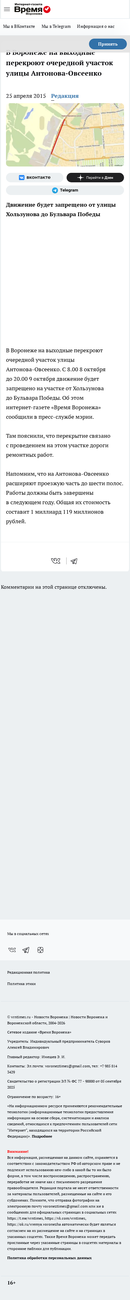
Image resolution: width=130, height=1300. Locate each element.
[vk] (56, 560)
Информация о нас (96, 26)
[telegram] (76, 560)
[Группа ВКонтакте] (34, 177)
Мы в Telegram (56, 26)
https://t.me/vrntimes (25, 1218)
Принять (108, 44)
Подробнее (42, 1136)
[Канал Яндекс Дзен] (95, 177)
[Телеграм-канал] (65, 190)
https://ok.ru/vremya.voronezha (34, 1224)
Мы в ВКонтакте (19, 26)
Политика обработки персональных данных (49, 1257)
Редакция (65, 95)
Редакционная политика (28, 972)
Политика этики (21, 983)
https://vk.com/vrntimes (65, 1218)
